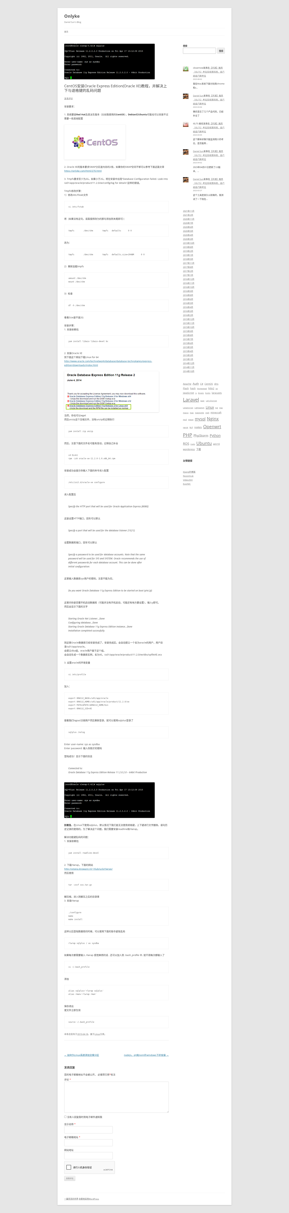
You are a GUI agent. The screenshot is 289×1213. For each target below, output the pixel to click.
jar (217, 388)
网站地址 (69, 1150)
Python (215, 435)
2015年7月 (188, 339)
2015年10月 (188, 327)
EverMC (187, 483)
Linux (97, 1034)
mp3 (185, 419)
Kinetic (201, 393)
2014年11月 (188, 367)
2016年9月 (188, 291)
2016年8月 (188, 295)
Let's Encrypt (211, 401)
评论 (67, 1079)
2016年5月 (188, 303)
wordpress (189, 449)
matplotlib (199, 413)
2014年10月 (188, 371)
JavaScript (188, 392)
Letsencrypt (188, 408)
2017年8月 (188, 267)
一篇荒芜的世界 (71, 1198)
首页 (66, 31)
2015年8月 (188, 335)
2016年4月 (188, 307)
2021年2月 (188, 214)
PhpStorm (201, 435)
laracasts (217, 392)
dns (216, 383)
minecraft (216, 412)
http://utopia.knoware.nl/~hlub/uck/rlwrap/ (88, 868)
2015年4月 (188, 351)
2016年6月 (188, 299)
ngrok (185, 427)
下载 (198, 449)
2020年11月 (188, 218)
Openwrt (212, 426)
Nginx (213, 418)
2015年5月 (188, 347)
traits (192, 444)
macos (185, 413)
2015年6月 (188, 343)
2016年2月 (188, 315)
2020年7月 (188, 223)
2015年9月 (188, 331)
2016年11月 (188, 283)
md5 (207, 413)
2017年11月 (188, 263)
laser (202, 401)
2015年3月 (188, 355)
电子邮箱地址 (72, 1137)
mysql (200, 418)
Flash (186, 388)
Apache (187, 383)
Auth (196, 384)
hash (193, 388)
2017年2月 (188, 271)
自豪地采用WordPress (89, 1198)
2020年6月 (188, 227)
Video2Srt (188, 479)
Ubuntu (204, 443)
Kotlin (207, 393)
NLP (191, 427)
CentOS (209, 383)
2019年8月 (188, 247)
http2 (211, 388)
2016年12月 (188, 279)
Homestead (202, 388)
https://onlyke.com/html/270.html (83, 170)
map (192, 413)
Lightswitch (199, 408)
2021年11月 (188, 210)
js (196, 393)
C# (201, 383)
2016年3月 (188, 311)
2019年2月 (188, 251)
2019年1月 (188, 255)
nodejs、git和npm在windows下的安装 (146, 1055)
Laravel (191, 399)
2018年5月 (188, 259)
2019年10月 (188, 243)
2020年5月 (188, 231)
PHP (187, 435)
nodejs (198, 427)
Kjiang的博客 (189, 471)
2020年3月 (188, 239)
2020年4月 (188, 235)
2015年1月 (188, 359)
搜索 (185, 45)
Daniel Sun (198, 95)
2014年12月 (188, 363)
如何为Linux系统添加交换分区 (81, 1055)
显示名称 (70, 1124)
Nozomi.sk (188, 475)
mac (221, 408)
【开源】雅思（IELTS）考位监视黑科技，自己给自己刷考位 (208, 71)
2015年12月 (188, 319)
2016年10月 (188, 287)
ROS (186, 444)
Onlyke (72, 16)
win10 (216, 444)
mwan (191, 419)
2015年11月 (188, 323)
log (216, 408)
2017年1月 (188, 275)
